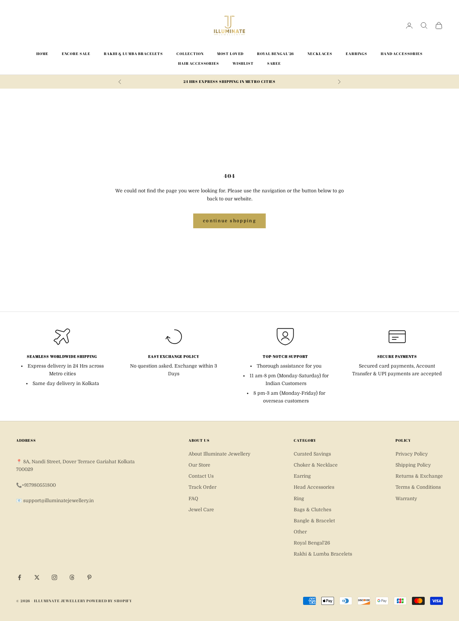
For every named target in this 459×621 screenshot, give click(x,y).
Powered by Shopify (109, 600)
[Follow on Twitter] (37, 577)
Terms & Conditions (418, 487)
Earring (302, 476)
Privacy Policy (411, 454)
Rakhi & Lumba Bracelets (133, 53)
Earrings (356, 53)
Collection (190, 53)
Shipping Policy (413, 465)
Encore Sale (76, 53)
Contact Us (201, 476)
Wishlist (243, 63)
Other (300, 531)
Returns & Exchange (419, 476)
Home (42, 53)
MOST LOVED (230, 53)
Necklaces (319, 53)
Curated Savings (312, 454)
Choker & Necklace (316, 465)
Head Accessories (314, 487)
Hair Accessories (198, 63)
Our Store (199, 465)
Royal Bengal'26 (275, 53)
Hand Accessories (402, 53)
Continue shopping (229, 220)
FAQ (193, 498)
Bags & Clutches (312, 509)
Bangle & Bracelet (314, 520)
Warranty (406, 498)
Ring (299, 498)
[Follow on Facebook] (19, 577)
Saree (274, 63)
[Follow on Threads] (72, 577)
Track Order (202, 487)
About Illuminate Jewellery (219, 454)
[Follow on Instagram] (54, 577)
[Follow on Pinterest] (89, 577)
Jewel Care (201, 509)
